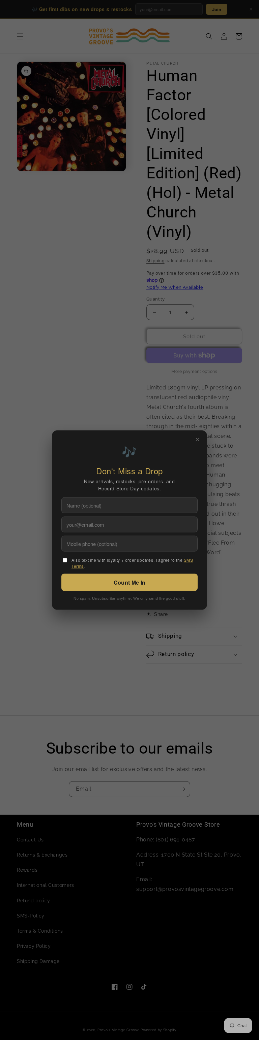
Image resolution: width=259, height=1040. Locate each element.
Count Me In (129, 582)
